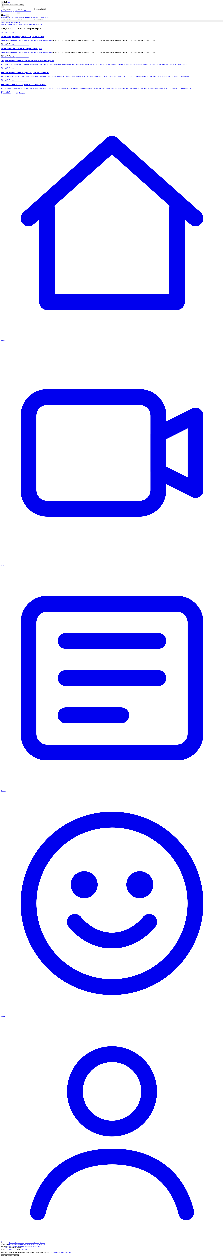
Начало (3, 11)
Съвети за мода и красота (20, 24)
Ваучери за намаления (35, 24)
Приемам (16, 1255)
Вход (43, 9)
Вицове (24, 17)
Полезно (21, 11)
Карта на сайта (26, 1246)
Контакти (14, 1246)
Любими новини (15, 22)
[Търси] (18, 13)
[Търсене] (2, 7)
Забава (17, 11)
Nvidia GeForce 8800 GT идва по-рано (41, 40)
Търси (21, 4)
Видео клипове (19, 1243)
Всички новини (5, 22)
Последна (22, 93)
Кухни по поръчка (6, 24)
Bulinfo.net (25, 1249)
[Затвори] (7, 15)
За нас (9, 1246)
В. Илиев (11, 1249)
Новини (7, 11)
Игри (16, 17)
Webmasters (27, 11)
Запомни (38, 9)
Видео (12, 11)
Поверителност (36, 1246)
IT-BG (48, 17)
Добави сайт (41, 1244)
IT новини (12, 1243)
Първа (3, 93)
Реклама (19, 1246)
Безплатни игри (29, 1243)
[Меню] (2, 2)
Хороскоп (35, 17)
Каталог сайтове (13, 1244)
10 (16, 93)
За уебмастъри (33, 1244)
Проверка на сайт (23, 1244)
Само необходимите (6, 1255)
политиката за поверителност (62, 1252)
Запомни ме (39, 19)
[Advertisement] (14, 105)
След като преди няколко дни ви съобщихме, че (15, 40)
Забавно (36, 1243)
